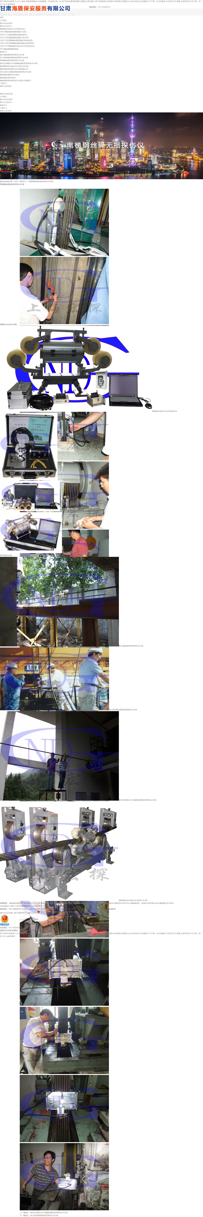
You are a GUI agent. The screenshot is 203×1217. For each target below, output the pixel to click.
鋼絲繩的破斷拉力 (16, 903)
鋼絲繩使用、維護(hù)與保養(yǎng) (145, 903)
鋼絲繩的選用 (97, 903)
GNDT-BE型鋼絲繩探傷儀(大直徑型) (14, 38)
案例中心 (3, 52)
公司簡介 (3, 20)
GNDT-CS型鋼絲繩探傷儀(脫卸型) (13, 35)
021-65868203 (104, 7)
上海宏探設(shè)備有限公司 (29, 906)
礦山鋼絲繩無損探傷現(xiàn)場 (12, 55)
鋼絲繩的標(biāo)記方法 (82, 903)
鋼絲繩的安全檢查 (166, 903)
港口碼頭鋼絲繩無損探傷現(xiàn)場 (14, 58)
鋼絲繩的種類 (67, 903)
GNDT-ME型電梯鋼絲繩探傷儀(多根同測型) (17, 43)
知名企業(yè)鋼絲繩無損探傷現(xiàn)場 (15, 72)
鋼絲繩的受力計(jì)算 (32, 903)
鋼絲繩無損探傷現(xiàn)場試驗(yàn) (14, 69)
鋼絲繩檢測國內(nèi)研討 (10, 75)
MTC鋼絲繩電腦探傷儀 (9, 49)
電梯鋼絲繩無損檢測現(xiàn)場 (12, 60)
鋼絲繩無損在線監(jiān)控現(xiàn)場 (14, 66)
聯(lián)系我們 (5, 86)
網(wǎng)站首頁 (6, 94)
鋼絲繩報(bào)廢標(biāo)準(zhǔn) (117, 903)
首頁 (2, 17)
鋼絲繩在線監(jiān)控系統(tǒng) (12, 29)
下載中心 (3, 83)
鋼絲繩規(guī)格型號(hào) (51, 903)
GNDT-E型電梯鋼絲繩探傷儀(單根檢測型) (16, 40)
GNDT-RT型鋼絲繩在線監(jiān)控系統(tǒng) (17, 46)
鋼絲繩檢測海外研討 (8, 78)
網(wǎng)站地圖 (6, 913)
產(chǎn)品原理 (6, 23)
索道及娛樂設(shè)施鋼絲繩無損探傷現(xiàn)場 (18, 63)
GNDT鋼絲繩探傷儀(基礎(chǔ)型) (13, 32)
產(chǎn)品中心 (6, 26)
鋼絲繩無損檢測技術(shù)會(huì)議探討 (15, 80)
